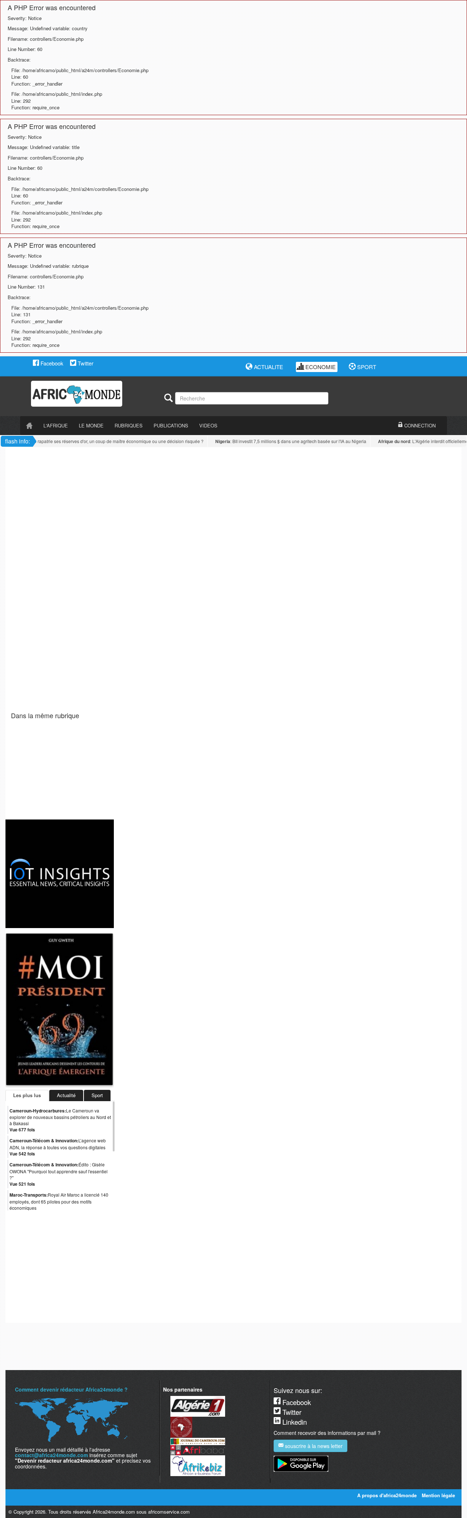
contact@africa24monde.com (51, 1455)
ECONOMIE (320, 367)
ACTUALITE (267, 367)
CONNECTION (419, 425)
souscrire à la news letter (313, 1445)
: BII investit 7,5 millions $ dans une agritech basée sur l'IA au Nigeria (281, 441)
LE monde (91, 425)
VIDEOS (208, 425)
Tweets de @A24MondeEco (34, 1317)
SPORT (366, 367)
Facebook (51, 363)
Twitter (84, 363)
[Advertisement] (101, 464)
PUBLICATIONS (171, 425)
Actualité (66, 1095)
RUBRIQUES (129, 425)
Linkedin (294, 1422)
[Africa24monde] (95, 394)
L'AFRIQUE (55, 425)
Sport (97, 1095)
